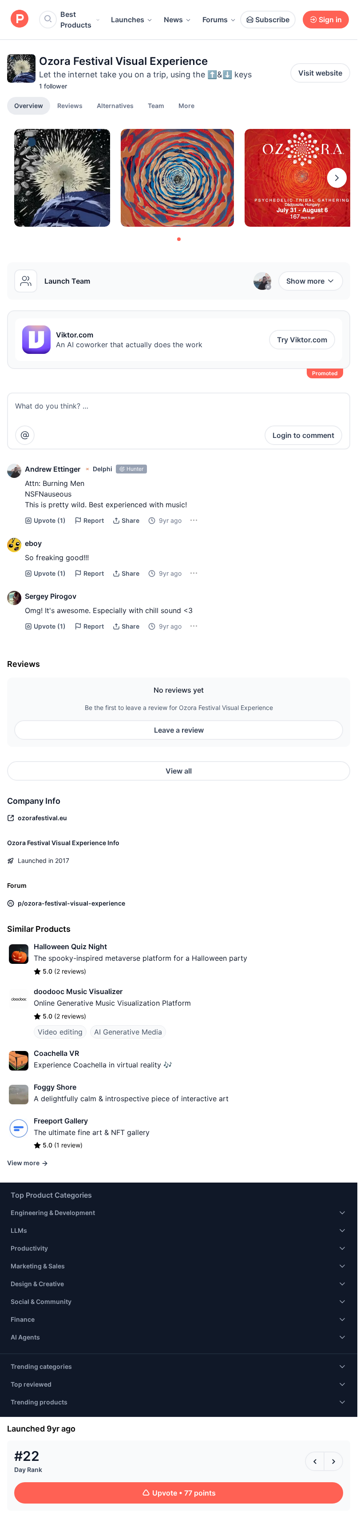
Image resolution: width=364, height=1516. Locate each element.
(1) (50, 520)
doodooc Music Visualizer (78, 991)
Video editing (60, 1031)
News (173, 19)
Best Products (75, 19)
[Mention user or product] (25, 435)
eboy (33, 543)
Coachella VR (56, 1053)
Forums (215, 19)
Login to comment (303, 435)
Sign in (330, 19)
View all (179, 770)
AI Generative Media (128, 1031)
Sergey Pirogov (50, 596)
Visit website (320, 72)
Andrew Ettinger (52, 469)
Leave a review (179, 730)
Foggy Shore (55, 1087)
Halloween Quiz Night (70, 946)
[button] (186, 105)
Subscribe (272, 19)
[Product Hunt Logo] (19, 19)
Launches (127, 19)
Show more (305, 281)
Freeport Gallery (61, 1120)
